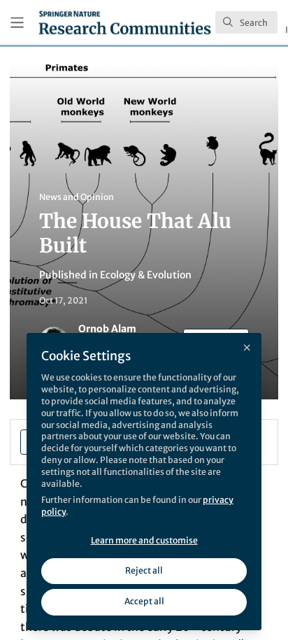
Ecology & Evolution (146, 275)
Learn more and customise (144, 540)
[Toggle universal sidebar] (17, 23)
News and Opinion (76, 197)
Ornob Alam (107, 328)
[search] (246, 22)
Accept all (144, 601)
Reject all (144, 570)
